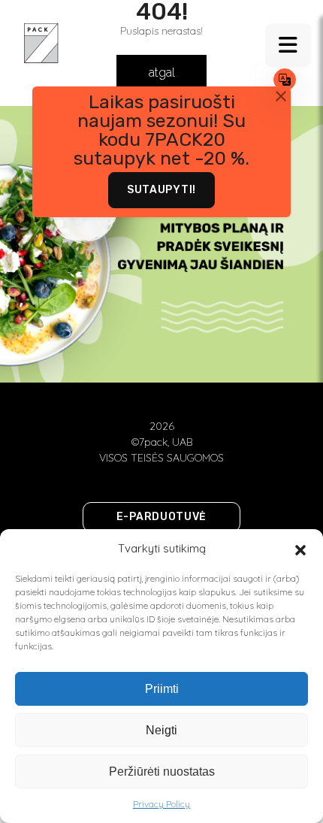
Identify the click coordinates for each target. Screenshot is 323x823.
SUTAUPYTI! (161, 189)
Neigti (161, 730)
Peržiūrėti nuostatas (162, 771)
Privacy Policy (161, 803)
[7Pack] (41, 42)
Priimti (162, 688)
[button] (300, 548)
